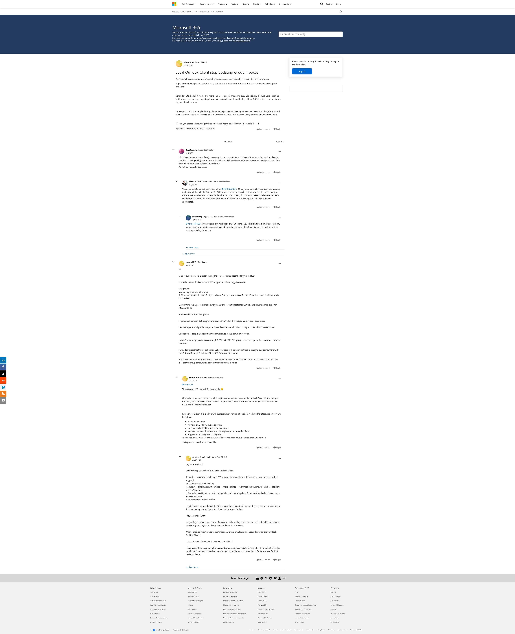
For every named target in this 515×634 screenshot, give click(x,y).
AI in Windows (154, 614)
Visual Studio (299, 622)
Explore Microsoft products (159, 618)
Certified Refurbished (194, 614)
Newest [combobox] (280, 141)
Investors (333, 609)
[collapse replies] (173, 149)
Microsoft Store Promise (195, 618)
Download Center (193, 596)
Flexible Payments (193, 622)
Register (329, 4)
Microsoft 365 (205, 11)
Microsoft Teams (263, 614)
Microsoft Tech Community (303, 609)
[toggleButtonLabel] (341, 11)
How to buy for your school (232, 609)
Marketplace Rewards (302, 618)
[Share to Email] (284, 577)
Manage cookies (286, 630)
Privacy (275, 630)
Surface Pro (154, 592)
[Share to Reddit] (270, 577)
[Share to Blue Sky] (275, 577)
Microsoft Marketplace (302, 614)
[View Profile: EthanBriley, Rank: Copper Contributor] (188, 217)
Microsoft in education (230, 592)
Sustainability (335, 622)
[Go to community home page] (174, 4)
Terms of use (299, 630)
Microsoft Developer (301, 596)
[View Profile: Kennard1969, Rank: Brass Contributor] (185, 183)
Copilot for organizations (158, 605)
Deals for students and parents (233, 618)
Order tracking (192, 609)
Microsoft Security (263, 596)
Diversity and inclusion (338, 614)
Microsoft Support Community (240, 37)
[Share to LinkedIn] (257, 577)
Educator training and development (234, 614)
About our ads (342, 630)
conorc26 (190, 262)
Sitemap (252, 630)
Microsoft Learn (300, 601)
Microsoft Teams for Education (233, 601)
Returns (190, 605)
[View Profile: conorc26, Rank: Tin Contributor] (181, 263)
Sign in (302, 71)
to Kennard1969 (227, 216)
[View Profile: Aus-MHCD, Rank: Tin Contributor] (179, 63)
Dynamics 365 (262, 601)
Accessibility (335, 618)
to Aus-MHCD (221, 457)
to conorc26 (218, 377)
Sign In (338, 4)
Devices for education (230, 596)
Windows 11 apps (156, 622)
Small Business (262, 622)
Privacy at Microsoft (337, 605)
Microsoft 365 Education (231, 605)
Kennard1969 (195, 181)
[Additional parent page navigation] (195, 11)
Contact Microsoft (264, 630)
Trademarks (310, 630)
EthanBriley (197, 216)
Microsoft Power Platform (266, 609)
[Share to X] (266, 577)
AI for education (228, 622)
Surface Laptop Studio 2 (158, 601)
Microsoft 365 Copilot (265, 618)
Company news (335, 601)
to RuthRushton (223, 181)
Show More (193, 247)
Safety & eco (321, 630)
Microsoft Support (241, 40)
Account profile (192, 592)
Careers (333, 592)
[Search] (321, 4)
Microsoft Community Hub (181, 11)
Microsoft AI (261, 592)
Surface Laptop (155, 596)
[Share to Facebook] (261, 577)
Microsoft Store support (195, 601)
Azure (297, 592)
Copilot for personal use (158, 609)
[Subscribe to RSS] (279, 577)
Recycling (331, 630)
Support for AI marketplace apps (305, 605)
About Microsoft (336, 596)
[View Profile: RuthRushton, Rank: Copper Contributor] (181, 151)
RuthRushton (191, 150)
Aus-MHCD (189, 62)
